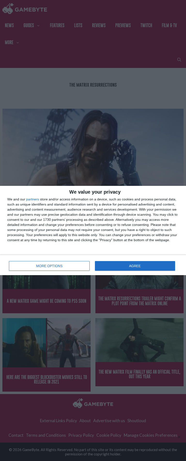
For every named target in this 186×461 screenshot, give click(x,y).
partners (32, 199)
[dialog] (93, 230)
